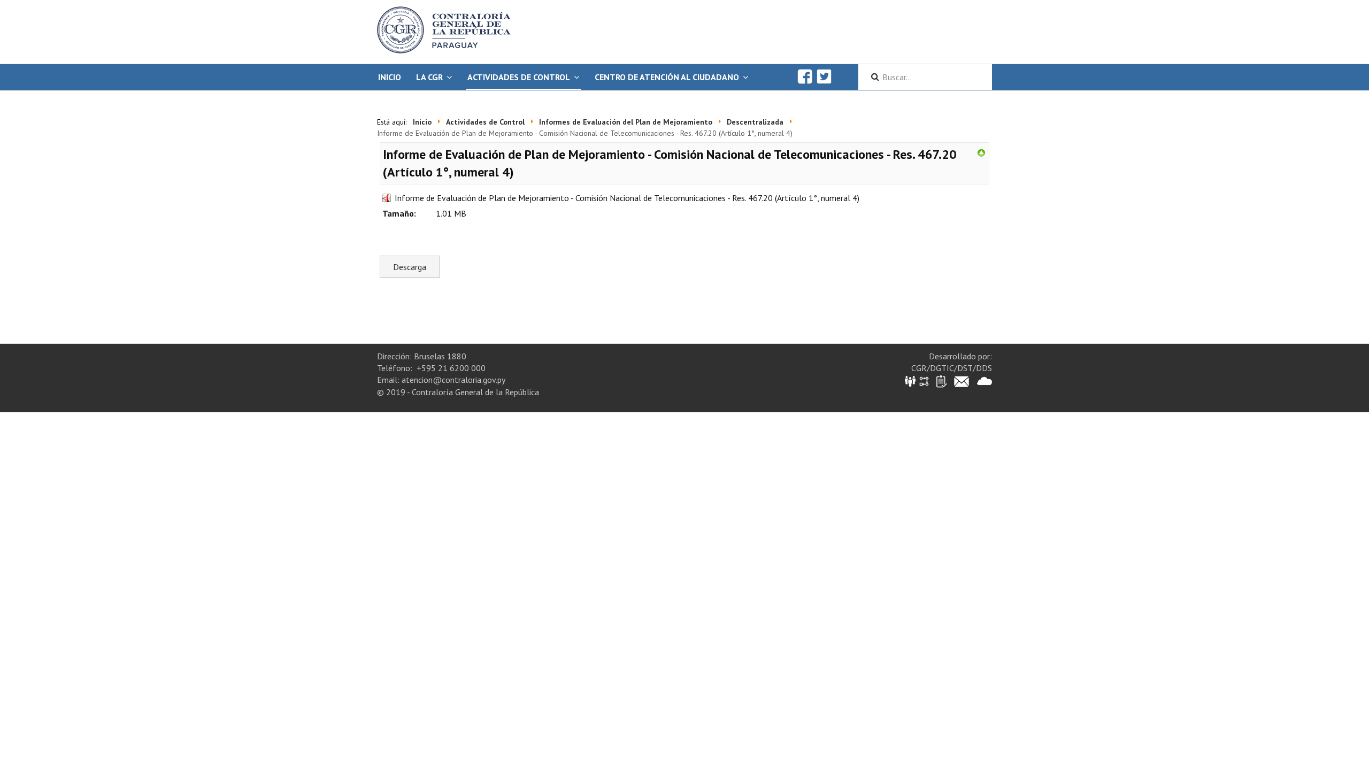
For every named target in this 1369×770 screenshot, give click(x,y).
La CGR (429, 77)
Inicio (389, 77)
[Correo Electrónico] (961, 380)
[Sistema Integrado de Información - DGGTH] (911, 380)
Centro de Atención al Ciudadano (667, 77)
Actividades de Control (518, 77)
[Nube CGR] (984, 380)
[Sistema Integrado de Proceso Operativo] (924, 380)
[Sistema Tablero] (941, 380)
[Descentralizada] (981, 152)
